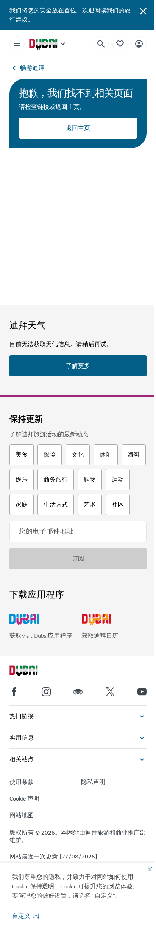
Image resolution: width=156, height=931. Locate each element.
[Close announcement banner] (143, 10)
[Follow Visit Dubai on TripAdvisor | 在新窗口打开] (78, 691)
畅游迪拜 (32, 68)
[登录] (139, 43)
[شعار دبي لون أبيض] (32, 671)
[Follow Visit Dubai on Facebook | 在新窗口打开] (14, 691)
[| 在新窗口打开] (46, 691)
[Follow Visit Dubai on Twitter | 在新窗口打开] (110, 691)
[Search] (101, 43)
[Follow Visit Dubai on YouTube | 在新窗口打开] (142, 691)
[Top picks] (120, 43)
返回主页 (78, 128)
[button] (25, 916)
